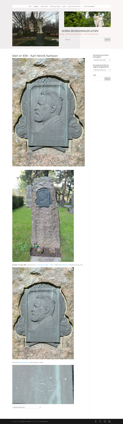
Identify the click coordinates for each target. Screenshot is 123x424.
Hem (30, 6)
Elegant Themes (26, 421)
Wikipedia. (65, 265)
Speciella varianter (74, 6)
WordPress (44, 421)
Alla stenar (44, 6)
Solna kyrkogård (89, 6)
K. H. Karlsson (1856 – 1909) (44, 265)
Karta (64, 6)
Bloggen (36, 6)
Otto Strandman (24, 362)
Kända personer (55, 6)
